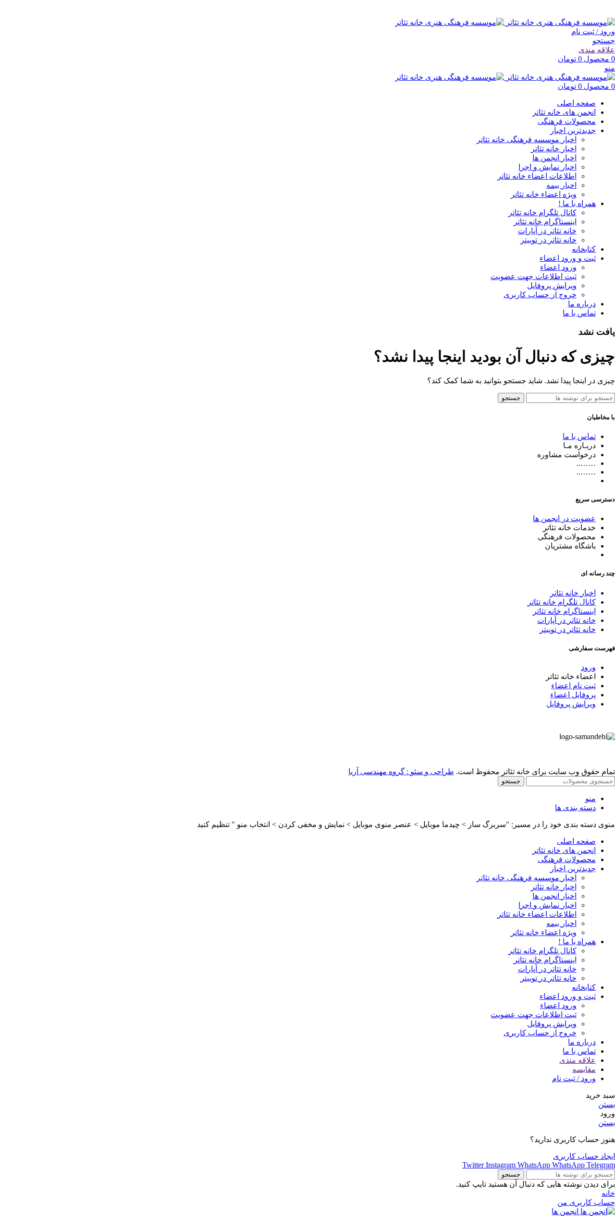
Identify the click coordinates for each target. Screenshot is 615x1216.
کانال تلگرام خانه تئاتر (542, 212)
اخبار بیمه (561, 185)
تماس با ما (579, 436)
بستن (606, 1104)
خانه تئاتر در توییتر (548, 240)
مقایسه (584, 1069)
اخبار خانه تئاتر (554, 149)
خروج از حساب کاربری (540, 295)
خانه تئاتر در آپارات (547, 231)
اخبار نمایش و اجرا (547, 167)
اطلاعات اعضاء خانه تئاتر (537, 176)
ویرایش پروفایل (552, 285)
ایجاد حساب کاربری (584, 1156)
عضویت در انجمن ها (564, 518)
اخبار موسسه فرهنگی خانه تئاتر (527, 139)
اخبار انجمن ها (554, 158)
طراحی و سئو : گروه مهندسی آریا (401, 771)
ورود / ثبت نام (574, 1078)
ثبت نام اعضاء (573, 685)
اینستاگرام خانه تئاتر (545, 222)
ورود (588, 667)
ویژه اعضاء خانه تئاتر (544, 194)
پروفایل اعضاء (573, 695)
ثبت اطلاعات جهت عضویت (534, 276)
